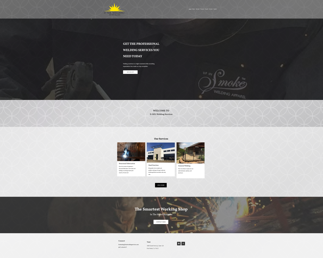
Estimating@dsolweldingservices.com (128, 244)
